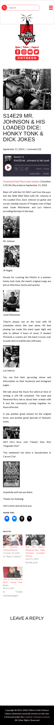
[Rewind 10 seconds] (16, 169)
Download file (10, 181)
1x (21, 169)
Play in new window (29, 181)
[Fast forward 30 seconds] (26, 169)
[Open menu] (51, 8)
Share (46, 173)
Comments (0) (33, 149)
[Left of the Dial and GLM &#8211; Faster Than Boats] (12, 572)
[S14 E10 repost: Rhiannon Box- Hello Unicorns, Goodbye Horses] (35, 540)
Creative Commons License (37, 717)
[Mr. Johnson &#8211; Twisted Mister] (12, 540)
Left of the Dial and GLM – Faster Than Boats (12, 582)
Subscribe (35, 173)
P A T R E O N (27, 58)
